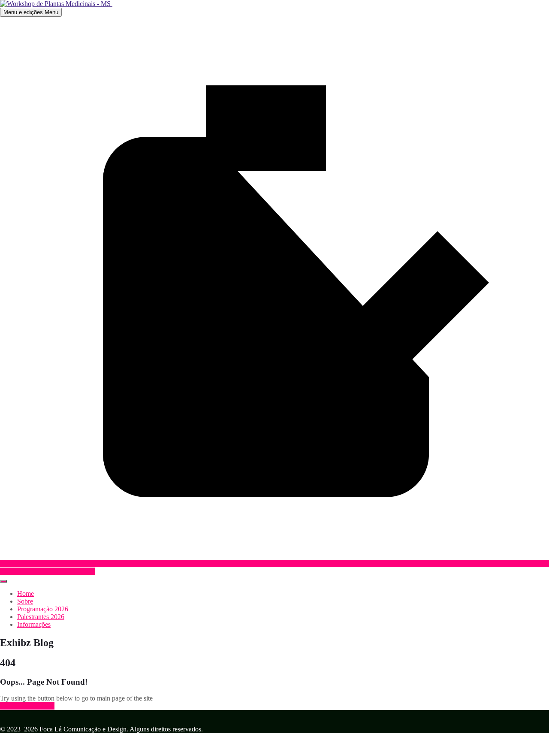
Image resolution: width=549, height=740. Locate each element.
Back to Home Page (27, 706)
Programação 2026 (42, 609)
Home (25, 593)
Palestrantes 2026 (40, 616)
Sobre (25, 601)
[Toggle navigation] (3, 581)
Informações (34, 624)
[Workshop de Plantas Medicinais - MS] (56, 3)
